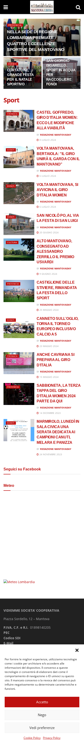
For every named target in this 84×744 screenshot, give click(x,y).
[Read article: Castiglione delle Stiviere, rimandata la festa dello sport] (19, 291)
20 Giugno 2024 (49, 232)
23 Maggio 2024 (49, 346)
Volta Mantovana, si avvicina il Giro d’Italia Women (57, 190)
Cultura (12, 242)
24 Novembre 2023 (50, 454)
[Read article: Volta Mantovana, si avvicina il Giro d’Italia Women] (19, 193)
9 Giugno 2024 (48, 273)
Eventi (12, 63)
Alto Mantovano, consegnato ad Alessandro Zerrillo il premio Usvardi (55, 251)
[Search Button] (78, 7)
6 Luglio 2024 (47, 175)
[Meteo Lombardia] (19, 581)
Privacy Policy (51, 738)
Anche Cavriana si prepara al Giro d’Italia (55, 360)
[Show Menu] (6, 7)
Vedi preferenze (42, 727)
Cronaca (12, 113)
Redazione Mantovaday (55, 134)
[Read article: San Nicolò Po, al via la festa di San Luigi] (19, 224)
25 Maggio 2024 (49, 309)
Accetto (42, 702)
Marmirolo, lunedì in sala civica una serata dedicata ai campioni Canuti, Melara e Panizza (58, 431)
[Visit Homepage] (42, 7)
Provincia (15, 25)
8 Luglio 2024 (47, 139)
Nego (42, 714)
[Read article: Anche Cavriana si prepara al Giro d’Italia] (19, 363)
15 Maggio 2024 (49, 377)
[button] (77, 650)
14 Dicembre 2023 (50, 413)
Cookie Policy (32, 738)
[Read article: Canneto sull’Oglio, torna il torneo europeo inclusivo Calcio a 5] (19, 327)
